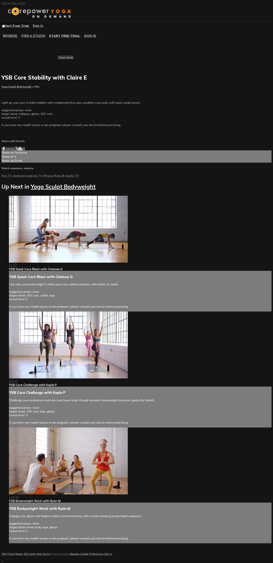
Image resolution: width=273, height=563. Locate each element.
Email (21, 148)
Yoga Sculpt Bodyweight (16, 86)
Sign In (38, 25)
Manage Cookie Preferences (87, 553)
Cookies (65, 553)
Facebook (8, 148)
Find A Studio (15, 553)
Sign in (90, 35)
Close (62, 57)
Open (69, 57)
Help (39, 553)
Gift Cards (29, 553)
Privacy (55, 553)
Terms (46, 553)
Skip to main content (13, 3)
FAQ (4, 553)
